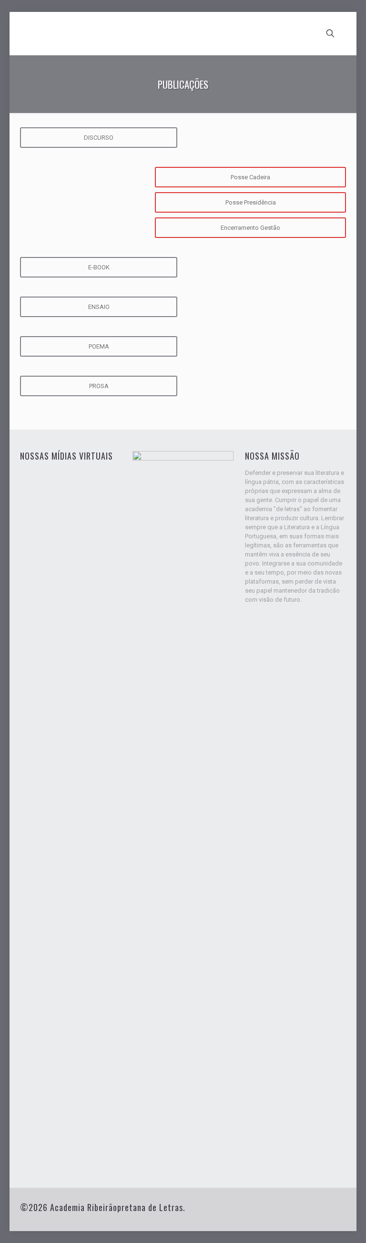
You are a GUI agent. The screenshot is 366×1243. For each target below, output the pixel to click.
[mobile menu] (297, 33)
